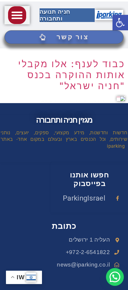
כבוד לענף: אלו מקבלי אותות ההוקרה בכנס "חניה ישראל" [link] (71, 74)
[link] (120, 22)
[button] (17, 15)
